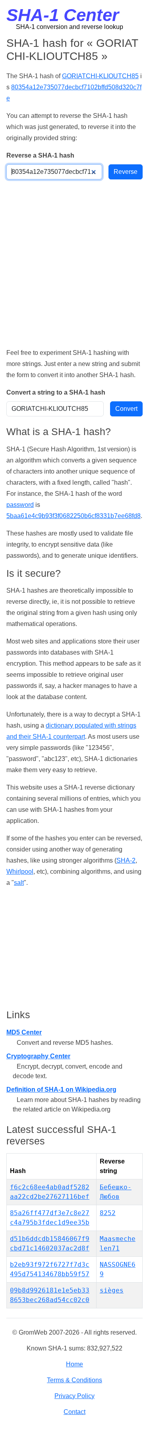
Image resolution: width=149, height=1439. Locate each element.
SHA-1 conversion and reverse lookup (69, 26)
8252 (108, 1213)
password (20, 504)
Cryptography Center (38, 1056)
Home (74, 1364)
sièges (112, 1290)
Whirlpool (19, 871)
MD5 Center (24, 1032)
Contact (74, 1411)
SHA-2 (125, 860)
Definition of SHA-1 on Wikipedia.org (61, 1089)
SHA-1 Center (62, 15)
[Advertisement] (74, 263)
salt (19, 882)
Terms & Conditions (74, 1380)
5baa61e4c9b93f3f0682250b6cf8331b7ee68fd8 (73, 515)
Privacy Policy (74, 1396)
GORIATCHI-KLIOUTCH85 (100, 76)
